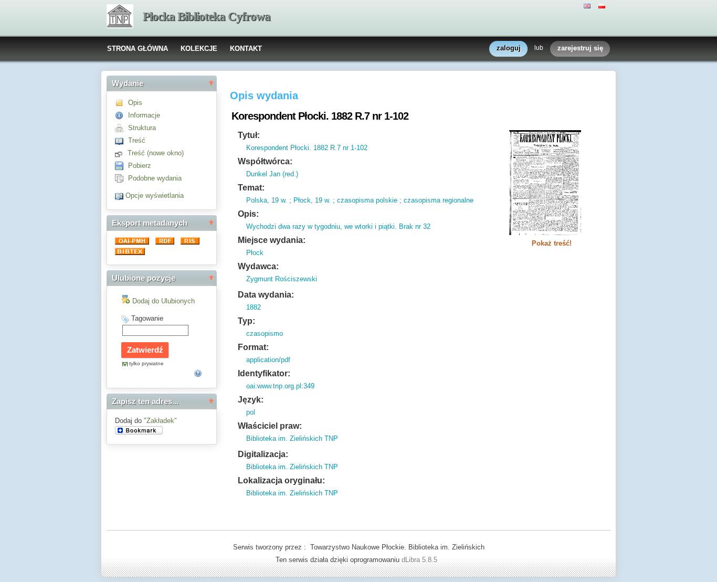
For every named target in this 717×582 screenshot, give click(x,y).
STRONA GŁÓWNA (137, 48)
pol (250, 412)
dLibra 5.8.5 (420, 560)
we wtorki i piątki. (369, 226)
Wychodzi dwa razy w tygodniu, (294, 226)
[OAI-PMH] (133, 242)
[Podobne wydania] (121, 178)
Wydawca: (258, 266)
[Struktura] (121, 128)
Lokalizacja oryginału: (281, 480)
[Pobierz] (121, 166)
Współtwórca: (265, 161)
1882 (253, 307)
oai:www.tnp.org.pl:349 (280, 386)
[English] (588, 5)
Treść (136, 140)
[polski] (603, 5)
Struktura (142, 128)
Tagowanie (147, 318)
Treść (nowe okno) (156, 153)
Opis (135, 103)
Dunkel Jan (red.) (272, 174)
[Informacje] (121, 115)
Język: (250, 399)
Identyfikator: (264, 373)
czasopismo (264, 333)
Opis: (248, 213)
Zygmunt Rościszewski (281, 279)
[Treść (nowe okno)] (121, 153)
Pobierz (139, 166)
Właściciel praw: (270, 425)
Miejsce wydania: (271, 240)
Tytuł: (249, 135)
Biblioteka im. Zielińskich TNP (292, 438)
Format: (253, 347)
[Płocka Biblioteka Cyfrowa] (120, 17)
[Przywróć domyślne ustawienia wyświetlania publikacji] (120, 195)
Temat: (251, 187)
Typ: (246, 320)
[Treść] (121, 140)
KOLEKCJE (199, 48)
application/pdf (268, 360)
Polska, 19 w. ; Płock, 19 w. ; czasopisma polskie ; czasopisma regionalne (359, 200)
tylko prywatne (146, 363)
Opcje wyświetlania (154, 195)
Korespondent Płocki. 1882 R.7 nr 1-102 (306, 148)
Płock (254, 253)
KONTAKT (246, 48)
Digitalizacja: (263, 454)
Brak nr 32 (413, 226)
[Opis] (121, 103)
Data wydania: (266, 294)
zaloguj (509, 48)
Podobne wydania (155, 178)
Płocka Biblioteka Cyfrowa (206, 16)
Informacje (144, 115)
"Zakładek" (160, 421)
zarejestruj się (580, 48)
